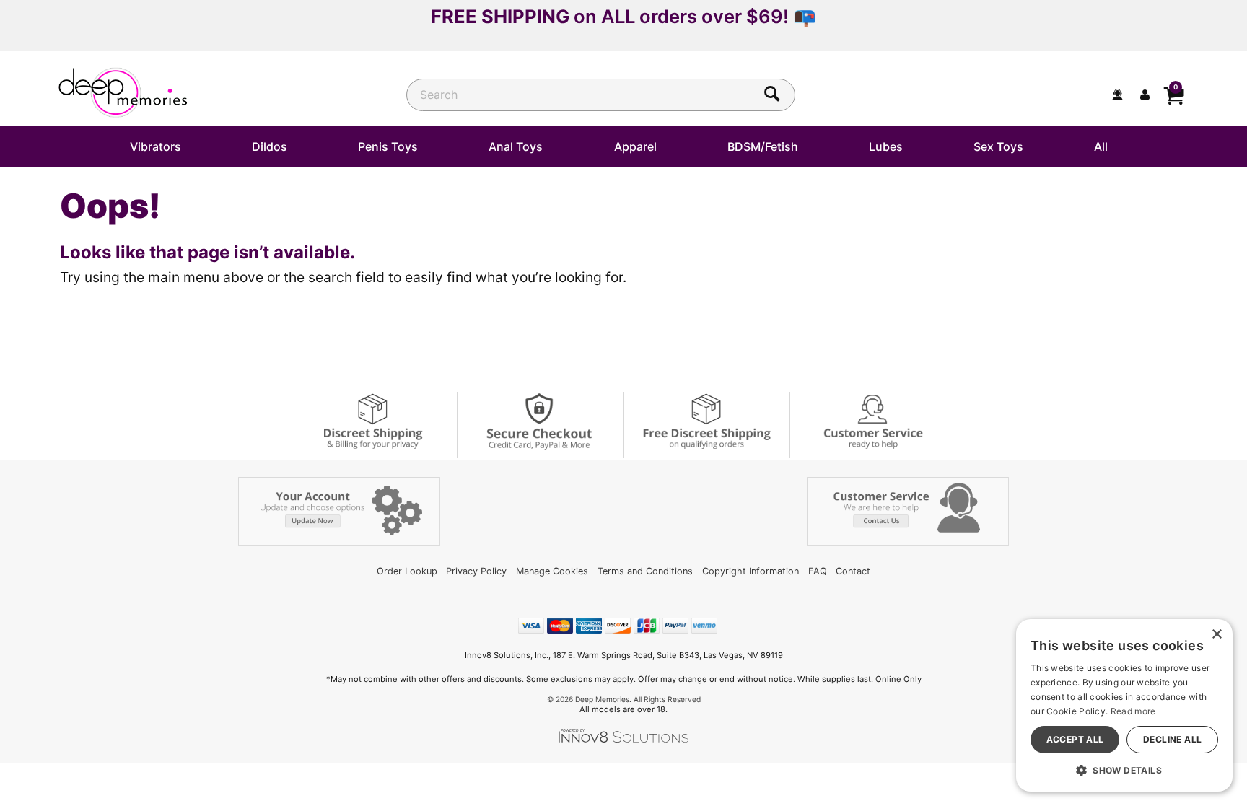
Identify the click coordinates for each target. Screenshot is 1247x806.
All (1101, 146)
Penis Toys (388, 146)
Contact (853, 571)
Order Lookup (407, 571)
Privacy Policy (476, 571)
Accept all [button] (1075, 739)
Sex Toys (998, 146)
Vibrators (155, 146)
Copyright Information (750, 571)
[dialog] (1124, 705)
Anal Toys (516, 146)
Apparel (635, 146)
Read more (1133, 711)
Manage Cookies (552, 571)
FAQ (817, 571)
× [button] (1216, 634)
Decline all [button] (1172, 739)
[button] (1124, 770)
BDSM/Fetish (762, 146)
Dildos (269, 146)
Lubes (886, 146)
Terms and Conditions (645, 571)
